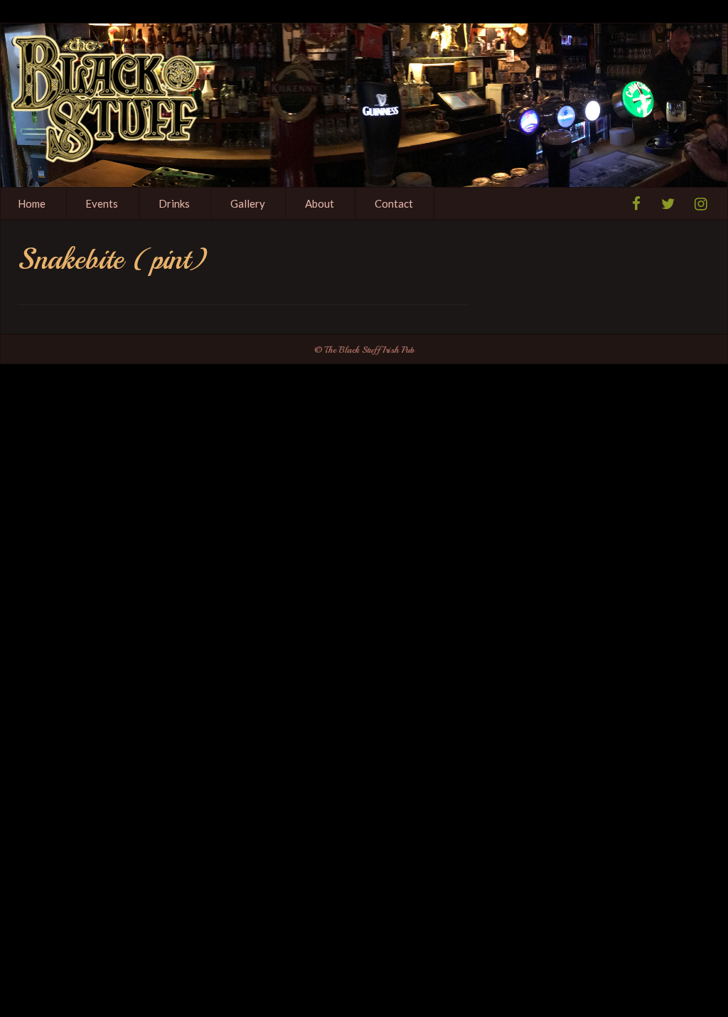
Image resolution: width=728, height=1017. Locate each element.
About (319, 203)
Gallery (247, 203)
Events (101, 203)
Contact (394, 203)
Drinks (174, 203)
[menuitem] (102, 203)
